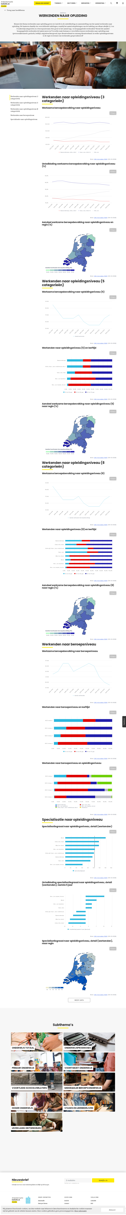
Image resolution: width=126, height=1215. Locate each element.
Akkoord (112, 1210)
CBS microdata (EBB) (100, 159)
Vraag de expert (42, 3)
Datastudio (41, 1201)
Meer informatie (80, 1211)
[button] (111, 3)
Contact (66, 1203)
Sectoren (71, 3)
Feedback (124, 721)
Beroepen (85, 3)
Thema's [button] (58, 3)
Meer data (79, 1000)
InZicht (66, 1201)
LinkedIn (93, 1201)
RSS (92, 1203)
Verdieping (100, 3)
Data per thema (42, 1203)
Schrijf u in (103, 1180)
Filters (112, 113)
